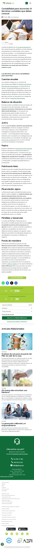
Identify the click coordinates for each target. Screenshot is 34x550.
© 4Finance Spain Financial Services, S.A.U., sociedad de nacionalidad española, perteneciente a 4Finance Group (17, 547)
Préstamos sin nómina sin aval (9, 519)
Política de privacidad (7, 503)
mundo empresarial (23, 47)
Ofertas (3, 484)
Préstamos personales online (8, 510)
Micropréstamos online (7, 521)
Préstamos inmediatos (7, 513)
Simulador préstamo (6, 515)
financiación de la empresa (24, 148)
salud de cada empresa (18, 98)
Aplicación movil (5, 493)
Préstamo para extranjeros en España (10, 506)
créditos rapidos (12, 264)
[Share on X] (11, 283)
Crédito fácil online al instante (8, 517)
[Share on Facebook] (7, 283)
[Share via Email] (16, 283)
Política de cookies (6, 500)
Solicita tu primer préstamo (17, 318)
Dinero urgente (5, 523)
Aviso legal (4, 490)
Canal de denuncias (6, 497)
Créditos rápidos (5, 508)
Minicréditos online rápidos (8, 525)
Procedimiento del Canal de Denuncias (11, 498)
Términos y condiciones (7, 501)
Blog (3, 485)
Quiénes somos (5, 489)
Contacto (4, 487)
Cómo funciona (5, 482)
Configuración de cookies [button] (6, 476)
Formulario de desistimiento (8, 495)
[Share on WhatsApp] (3, 283)
